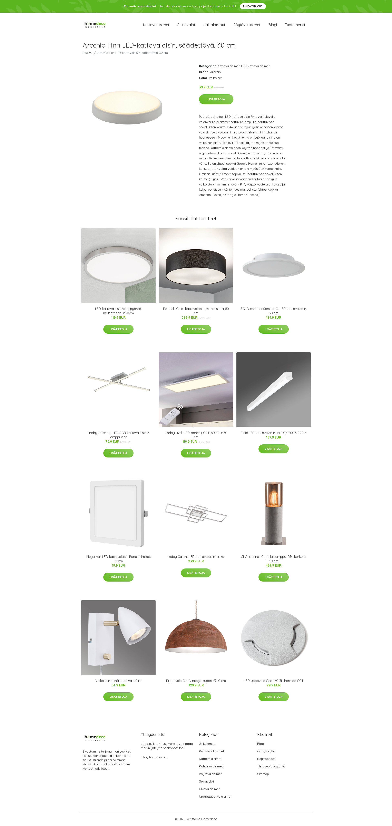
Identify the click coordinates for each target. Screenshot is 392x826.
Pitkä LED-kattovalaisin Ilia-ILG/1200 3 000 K (273, 433)
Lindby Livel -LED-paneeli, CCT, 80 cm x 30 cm (196, 435)
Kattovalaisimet (156, 24)
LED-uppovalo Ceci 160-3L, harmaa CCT (273, 681)
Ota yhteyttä (266, 751)
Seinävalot (186, 24)
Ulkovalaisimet (209, 789)
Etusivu (87, 53)
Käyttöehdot (266, 759)
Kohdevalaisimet (211, 766)
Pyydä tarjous (253, 6)
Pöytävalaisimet (246, 24)
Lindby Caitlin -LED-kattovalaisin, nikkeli (196, 557)
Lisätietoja (216, 99)
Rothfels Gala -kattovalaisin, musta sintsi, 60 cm (196, 311)
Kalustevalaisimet (211, 751)
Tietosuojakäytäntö (271, 766)
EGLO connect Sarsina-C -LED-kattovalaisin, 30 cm (274, 311)
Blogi (272, 24)
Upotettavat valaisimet (215, 796)
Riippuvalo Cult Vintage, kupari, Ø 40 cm (196, 681)
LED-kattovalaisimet (255, 66)
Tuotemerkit (295, 24)
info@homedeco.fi (154, 757)
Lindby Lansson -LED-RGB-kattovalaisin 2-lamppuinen (118, 435)
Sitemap (263, 774)
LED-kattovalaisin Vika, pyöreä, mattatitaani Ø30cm (118, 311)
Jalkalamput (214, 24)
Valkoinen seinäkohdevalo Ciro (118, 681)
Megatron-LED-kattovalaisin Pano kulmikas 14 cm (118, 559)
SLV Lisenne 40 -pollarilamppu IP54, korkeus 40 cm (273, 559)
